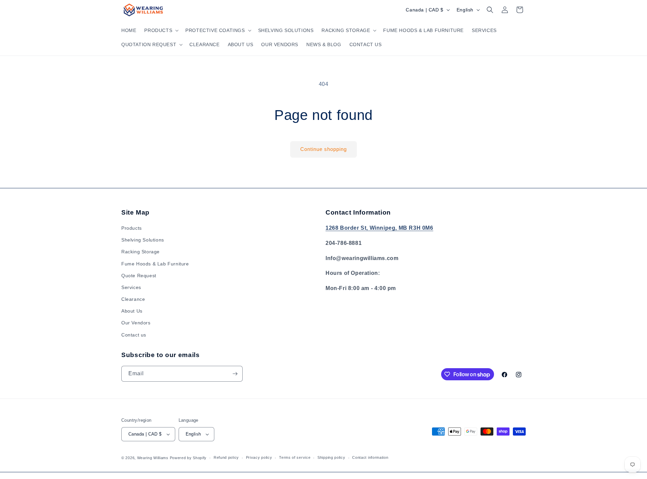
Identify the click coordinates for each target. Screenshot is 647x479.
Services (131, 287)
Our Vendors (136, 322)
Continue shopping (323, 149)
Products (131, 228)
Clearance (133, 299)
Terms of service (294, 457)
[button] (160, 30)
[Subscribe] (234, 374)
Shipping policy (331, 457)
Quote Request (138, 275)
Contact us (133, 335)
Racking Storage (140, 251)
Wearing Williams (152, 458)
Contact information (370, 457)
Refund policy (226, 457)
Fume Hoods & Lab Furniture (155, 263)
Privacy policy (259, 457)
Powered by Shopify (188, 458)
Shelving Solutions (142, 240)
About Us (132, 311)
